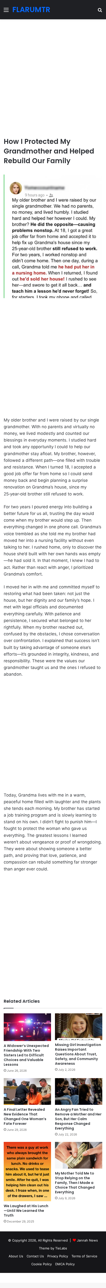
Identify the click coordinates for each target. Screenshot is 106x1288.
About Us (16, 1256)
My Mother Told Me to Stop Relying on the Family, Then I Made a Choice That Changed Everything (75, 1183)
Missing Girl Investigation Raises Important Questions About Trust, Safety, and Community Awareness (78, 1054)
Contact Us (35, 1256)
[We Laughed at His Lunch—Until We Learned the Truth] (27, 1171)
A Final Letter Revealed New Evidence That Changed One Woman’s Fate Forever (25, 1116)
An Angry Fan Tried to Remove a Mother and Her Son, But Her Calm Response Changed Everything (78, 1119)
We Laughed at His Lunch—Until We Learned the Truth (26, 1210)
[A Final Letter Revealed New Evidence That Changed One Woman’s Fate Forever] (27, 1091)
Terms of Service (84, 1256)
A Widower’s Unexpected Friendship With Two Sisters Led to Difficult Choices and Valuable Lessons (26, 1055)
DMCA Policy (65, 1264)
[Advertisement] (53, 76)
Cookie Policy (41, 1264)
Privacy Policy (57, 1256)
